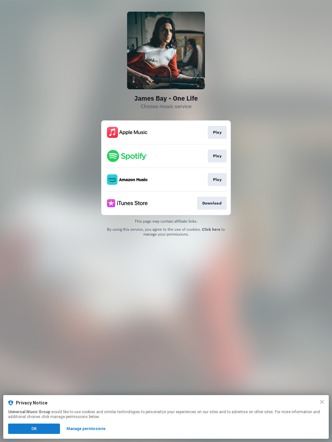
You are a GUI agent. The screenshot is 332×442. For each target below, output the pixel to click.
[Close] (322, 402)
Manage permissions (86, 428)
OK (34, 428)
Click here (211, 229)
